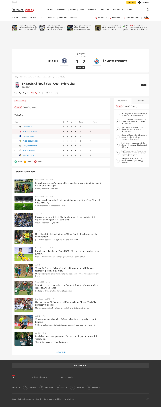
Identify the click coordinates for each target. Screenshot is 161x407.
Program (26, 93)
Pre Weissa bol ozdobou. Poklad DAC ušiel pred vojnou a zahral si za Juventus (67, 252)
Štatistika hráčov (52, 93)
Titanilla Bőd (39, 180)
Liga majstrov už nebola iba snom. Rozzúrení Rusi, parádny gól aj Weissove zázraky (83, 27)
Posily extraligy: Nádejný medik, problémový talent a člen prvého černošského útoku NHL (56, 27)
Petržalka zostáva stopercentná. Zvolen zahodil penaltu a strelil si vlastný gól (66, 337)
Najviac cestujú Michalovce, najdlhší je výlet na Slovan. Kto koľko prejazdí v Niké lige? (65, 303)
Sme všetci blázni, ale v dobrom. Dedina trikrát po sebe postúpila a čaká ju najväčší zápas (66, 286)
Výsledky (17, 93)
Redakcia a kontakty (39, 377)
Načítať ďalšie (61, 352)
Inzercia (38, 399)
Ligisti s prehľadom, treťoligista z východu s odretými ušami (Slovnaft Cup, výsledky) (68, 201)
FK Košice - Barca (29, 150)
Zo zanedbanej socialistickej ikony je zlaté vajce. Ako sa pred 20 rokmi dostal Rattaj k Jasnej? (139, 27)
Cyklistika (104, 10)
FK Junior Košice (28, 136)
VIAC (131, 10)
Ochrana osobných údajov (52, 399)
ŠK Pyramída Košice (30, 146)
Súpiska (42, 93)
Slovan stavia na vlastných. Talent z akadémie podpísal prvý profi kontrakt (66, 320)
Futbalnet (62, 10)
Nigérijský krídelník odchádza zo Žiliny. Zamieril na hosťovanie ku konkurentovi (66, 235)
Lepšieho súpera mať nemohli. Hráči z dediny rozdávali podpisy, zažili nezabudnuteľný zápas (68, 184)
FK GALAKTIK (27, 127)
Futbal (50, 10)
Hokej (73, 10)
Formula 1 (118, 10)
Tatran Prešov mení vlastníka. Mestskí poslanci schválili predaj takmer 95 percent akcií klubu (64, 269)
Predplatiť (131, 2)
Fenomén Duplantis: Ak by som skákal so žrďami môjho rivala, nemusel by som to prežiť (28, 27)
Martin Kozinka (40, 248)
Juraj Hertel (39, 299)
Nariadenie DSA (69, 399)
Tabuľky (34, 93)
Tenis (81, 10)
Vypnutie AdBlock (67, 377)
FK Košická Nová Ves (26, 77)
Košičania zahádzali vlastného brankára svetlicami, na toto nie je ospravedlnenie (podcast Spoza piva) (65, 218)
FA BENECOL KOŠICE (30, 141)
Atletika (92, 10)
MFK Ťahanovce (28, 155)
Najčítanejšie (123, 101)
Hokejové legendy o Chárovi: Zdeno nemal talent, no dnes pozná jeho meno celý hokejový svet (111, 27)
